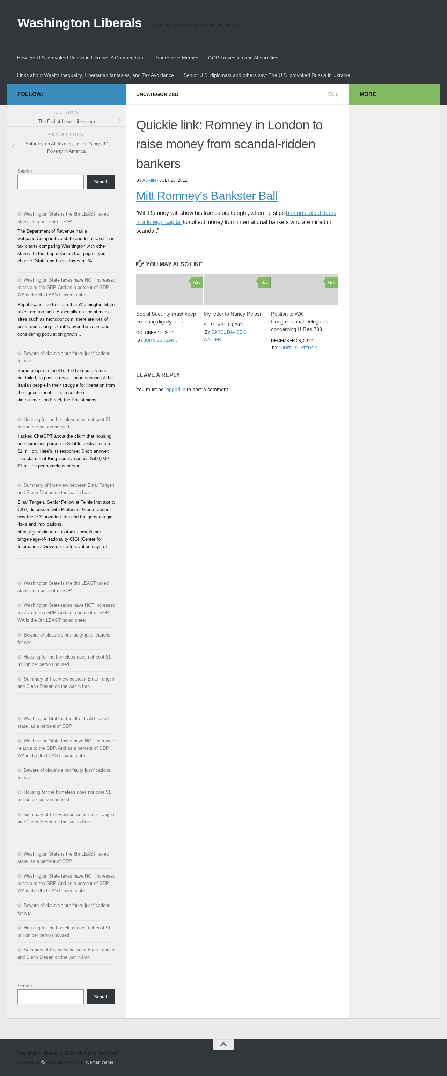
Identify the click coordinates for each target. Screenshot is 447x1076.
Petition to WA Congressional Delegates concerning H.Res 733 (299, 322)
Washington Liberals (79, 23)
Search (24, 171)
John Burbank (160, 340)
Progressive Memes (176, 57)
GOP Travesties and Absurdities (243, 57)
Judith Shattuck (298, 348)
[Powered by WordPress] (43, 1062)
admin (149, 180)
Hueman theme (98, 1062)
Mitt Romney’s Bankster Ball (207, 195)
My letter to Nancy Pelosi (232, 314)
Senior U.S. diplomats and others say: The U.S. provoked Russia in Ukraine (267, 75)
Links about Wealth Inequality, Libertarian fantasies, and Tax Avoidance (95, 75)
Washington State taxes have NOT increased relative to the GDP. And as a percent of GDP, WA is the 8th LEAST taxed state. (66, 287)
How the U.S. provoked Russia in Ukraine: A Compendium (81, 57)
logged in (175, 389)
